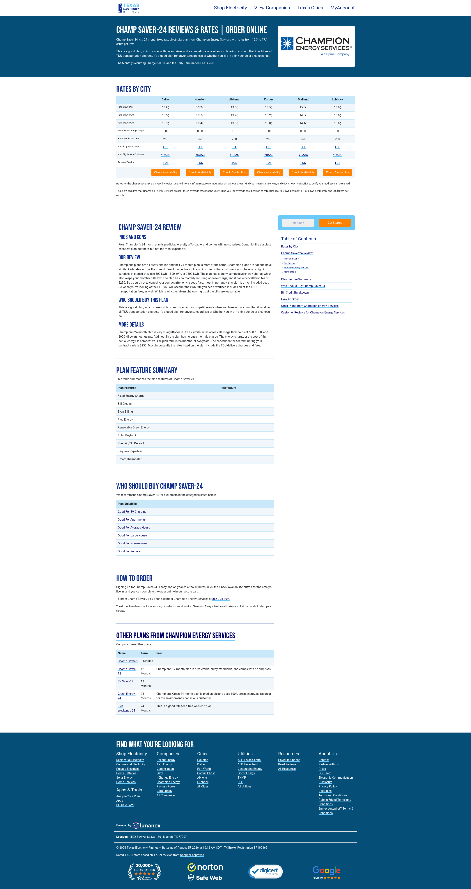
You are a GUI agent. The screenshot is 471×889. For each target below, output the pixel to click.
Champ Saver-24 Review (297, 253)
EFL (165, 147)
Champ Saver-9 (128, 661)
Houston (202, 760)
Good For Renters (129, 551)
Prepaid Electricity (127, 769)
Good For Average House (134, 527)
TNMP (242, 777)
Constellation (165, 769)
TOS (166, 163)
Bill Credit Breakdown (295, 292)
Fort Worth (204, 769)
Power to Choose (289, 760)
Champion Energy (168, 782)
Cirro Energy (164, 791)
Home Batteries (126, 773)
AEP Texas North (248, 764)
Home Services (126, 782)
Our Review (289, 263)
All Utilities (244, 786)
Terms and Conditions (333, 795)
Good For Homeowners (133, 543)
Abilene (202, 777)
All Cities (202, 786)
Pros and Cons (291, 258)
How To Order (290, 299)
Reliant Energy (166, 760)
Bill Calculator (125, 805)
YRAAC (165, 155)
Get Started (335, 222)
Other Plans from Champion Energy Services (175, 636)
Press (322, 769)
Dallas (201, 764)
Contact (324, 760)
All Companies (166, 795)
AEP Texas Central (249, 760)
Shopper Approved (192, 855)
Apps (119, 800)
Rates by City (289, 246)
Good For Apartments (132, 519)
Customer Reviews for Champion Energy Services (313, 312)
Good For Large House (132, 535)
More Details (290, 272)
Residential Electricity (130, 760)
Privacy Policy (328, 786)
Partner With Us (329, 764)
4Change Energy (167, 777)
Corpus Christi (206, 773)
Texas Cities (310, 8)
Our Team (325, 773)
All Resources (287, 769)
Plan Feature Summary (296, 279)
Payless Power (166, 786)
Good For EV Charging (132, 511)
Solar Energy (124, 777)
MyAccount (342, 8)
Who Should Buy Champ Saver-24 (303, 286)
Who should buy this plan (296, 267)
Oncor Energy (246, 773)
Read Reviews (287, 764)
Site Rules (325, 791)
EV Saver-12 (125, 681)
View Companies (272, 8)
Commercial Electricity (130, 764)
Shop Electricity (230, 8)
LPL (240, 782)
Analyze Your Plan (128, 796)
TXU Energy (164, 764)
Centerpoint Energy (250, 769)
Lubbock (202, 782)
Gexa (160, 773)
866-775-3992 (221, 599)
